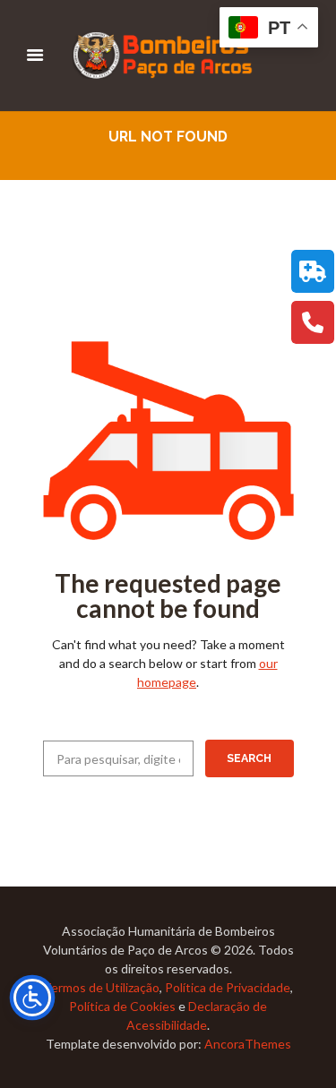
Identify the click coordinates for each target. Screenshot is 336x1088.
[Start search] (249, 758)
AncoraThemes (247, 1043)
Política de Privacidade (227, 987)
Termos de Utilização (101, 987)
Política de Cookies (122, 1006)
